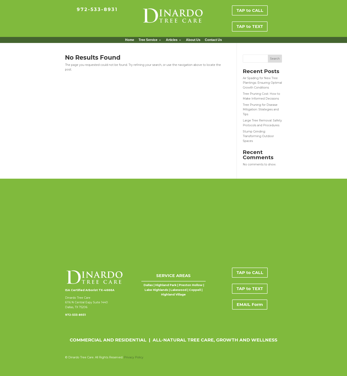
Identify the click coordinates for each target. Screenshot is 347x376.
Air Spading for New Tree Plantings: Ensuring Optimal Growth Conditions (262, 83)
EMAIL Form (250, 304)
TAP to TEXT (249, 26)
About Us (193, 40)
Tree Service (148, 40)
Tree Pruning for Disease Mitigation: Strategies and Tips (261, 109)
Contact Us (213, 40)
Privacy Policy (133, 357)
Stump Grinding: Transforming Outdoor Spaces (258, 136)
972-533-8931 (97, 9)
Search (275, 58)
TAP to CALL (249, 10)
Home (129, 40)
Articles (172, 40)
